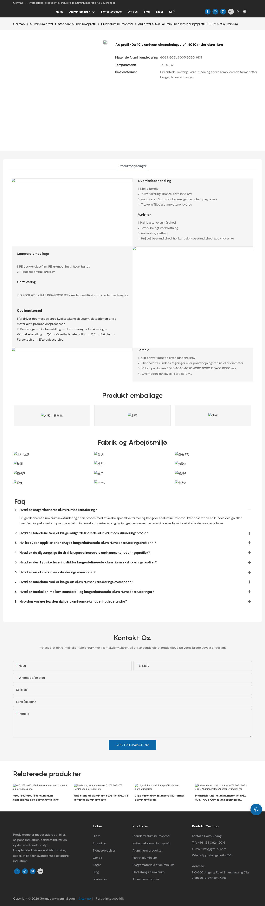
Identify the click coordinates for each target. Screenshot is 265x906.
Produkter (100, 843)
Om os (97, 858)
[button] (174, 11)
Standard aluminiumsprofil (77, 24)
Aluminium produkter (147, 850)
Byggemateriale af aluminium (153, 865)
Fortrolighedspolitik (109, 899)
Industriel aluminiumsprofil (151, 843)
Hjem (96, 836)
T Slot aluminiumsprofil (117, 24)
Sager (97, 865)
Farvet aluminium (144, 858)
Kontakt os (100, 879)
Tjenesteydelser (104, 850)
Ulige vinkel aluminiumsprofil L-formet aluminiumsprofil (159, 797)
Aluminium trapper (145, 879)
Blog (96, 872)
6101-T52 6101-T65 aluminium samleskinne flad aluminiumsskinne (36, 797)
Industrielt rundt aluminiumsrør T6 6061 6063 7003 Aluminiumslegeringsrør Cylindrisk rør (220, 798)
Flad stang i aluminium (148, 872)
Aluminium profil (41, 24)
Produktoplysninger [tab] (132, 166)
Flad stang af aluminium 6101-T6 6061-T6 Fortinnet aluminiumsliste (101, 797)
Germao (19, 24)
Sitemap (85, 899)
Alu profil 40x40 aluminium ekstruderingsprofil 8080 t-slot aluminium (188, 24)
